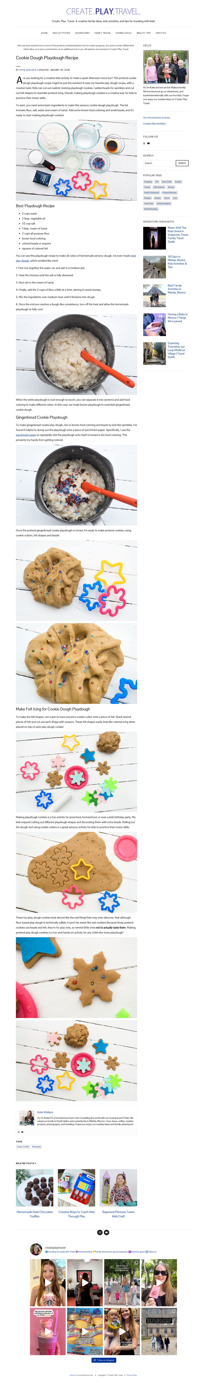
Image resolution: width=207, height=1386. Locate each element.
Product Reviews (170, 192)
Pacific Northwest (151, 192)
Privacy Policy (132, 1375)
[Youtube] (22, 1132)
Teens (166, 198)
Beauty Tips (144, 32)
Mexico (171, 187)
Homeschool (124, 32)
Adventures (82, 32)
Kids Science (159, 187)
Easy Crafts (23, 1146)
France (147, 187)
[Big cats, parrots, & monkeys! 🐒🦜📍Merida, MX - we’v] (159, 1282)
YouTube (106, 1232)
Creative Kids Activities (154, 123)
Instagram (100, 1232)
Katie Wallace (27, 69)
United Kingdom (163, 203)
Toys (175, 198)
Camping (148, 181)
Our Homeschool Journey (156, 117)
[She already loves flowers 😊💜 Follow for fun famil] (48, 1331)
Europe (178, 181)
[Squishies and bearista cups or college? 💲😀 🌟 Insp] (85, 1331)
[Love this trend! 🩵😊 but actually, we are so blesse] (122, 1282)
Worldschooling (150, 209)
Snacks (158, 198)
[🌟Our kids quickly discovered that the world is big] (159, 1331)
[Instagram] (19, 1132)
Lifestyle (161, 32)
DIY (157, 181)
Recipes (36, 1146)
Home (44, 32)
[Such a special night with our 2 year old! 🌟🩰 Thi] (122, 1331)
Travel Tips (148, 203)
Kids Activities (61, 32)
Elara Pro (73, 1375)
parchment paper (26, 435)
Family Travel (103, 32)
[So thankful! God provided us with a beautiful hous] (85, 1282)
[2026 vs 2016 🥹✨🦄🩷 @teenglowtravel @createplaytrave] (48, 1282)
